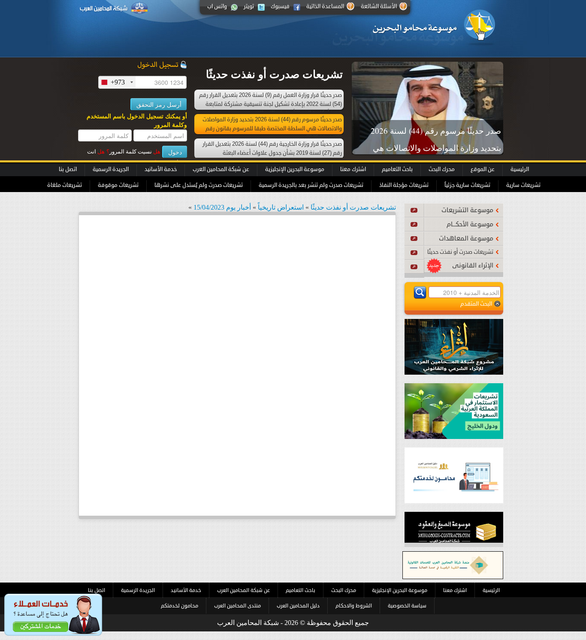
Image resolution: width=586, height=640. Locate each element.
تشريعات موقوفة (118, 185)
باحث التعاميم (397, 169)
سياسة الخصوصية (407, 606)
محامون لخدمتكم (179, 606)
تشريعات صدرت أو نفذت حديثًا (460, 252)
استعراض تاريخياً (281, 207)
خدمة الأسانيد (161, 169)
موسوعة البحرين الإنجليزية (294, 169)
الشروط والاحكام (353, 606)
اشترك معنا (353, 169)
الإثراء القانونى (472, 265)
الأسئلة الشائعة (379, 6)
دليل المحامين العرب (298, 606)
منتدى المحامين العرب (237, 606)
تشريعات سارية (523, 185)
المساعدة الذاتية (325, 6)
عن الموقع (483, 169)
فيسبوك (280, 6)
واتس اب (217, 6)
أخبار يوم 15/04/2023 (222, 207)
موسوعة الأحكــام (470, 224)
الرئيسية (519, 169)
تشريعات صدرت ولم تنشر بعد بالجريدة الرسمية (311, 185)
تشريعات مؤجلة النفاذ (404, 185)
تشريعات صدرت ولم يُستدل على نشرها (198, 185)
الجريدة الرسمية (111, 169)
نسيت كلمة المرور (133, 151)
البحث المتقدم (476, 304)
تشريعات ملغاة (64, 185)
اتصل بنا (68, 169)
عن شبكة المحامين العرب (221, 169)
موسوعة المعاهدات (466, 238)
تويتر (249, 6)
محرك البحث (442, 169)
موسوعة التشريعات (467, 210)
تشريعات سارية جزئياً (467, 185)
